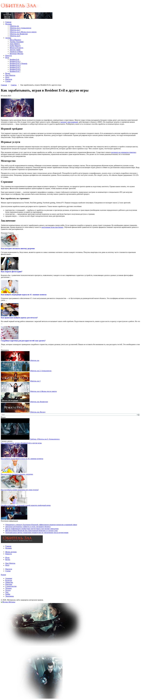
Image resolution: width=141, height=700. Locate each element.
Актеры (8, 38)
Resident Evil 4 (15, 65)
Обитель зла (14, 26)
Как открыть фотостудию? (11, 271)
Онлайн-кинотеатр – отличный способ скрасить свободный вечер (26, 505)
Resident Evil (14, 59)
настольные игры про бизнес (52, 227)
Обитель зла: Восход (37, 412)
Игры (7, 557)
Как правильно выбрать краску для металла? (19, 318)
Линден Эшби (15, 50)
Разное (3, 575)
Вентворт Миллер (16, 54)
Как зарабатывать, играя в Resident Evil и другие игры (21, 443)
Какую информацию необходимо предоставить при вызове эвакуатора (31, 529)
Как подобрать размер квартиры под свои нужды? (20, 490)
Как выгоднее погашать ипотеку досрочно (18, 248)
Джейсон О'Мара (16, 52)
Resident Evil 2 (15, 61)
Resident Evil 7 (15, 71)
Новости (8, 55)
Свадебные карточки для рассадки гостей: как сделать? (23, 341)
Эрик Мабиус (15, 44)
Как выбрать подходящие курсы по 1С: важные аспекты (23, 295)
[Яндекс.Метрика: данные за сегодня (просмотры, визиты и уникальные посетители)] (8, 602)
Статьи (8, 81)
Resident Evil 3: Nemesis (18, 63)
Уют (6, 592)
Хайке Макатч (15, 46)
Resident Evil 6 (15, 69)
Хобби (7, 594)
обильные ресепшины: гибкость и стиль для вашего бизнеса (27, 527)
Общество (9, 582)
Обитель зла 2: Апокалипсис (20, 28)
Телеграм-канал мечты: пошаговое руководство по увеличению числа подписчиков (36, 532)
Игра (7, 57)
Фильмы (8, 24)
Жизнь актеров (11, 552)
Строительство (11, 586)
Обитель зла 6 (15, 36)
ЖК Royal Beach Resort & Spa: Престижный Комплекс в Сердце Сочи (31, 530)
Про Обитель (10, 75)
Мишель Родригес (16, 48)
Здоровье (8, 578)
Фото (7, 77)
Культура (8, 580)
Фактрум (8, 79)
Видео (7, 73)
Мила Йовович (15, 40)
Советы (14, 85)
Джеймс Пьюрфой (16, 42)
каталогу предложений (69, 122)
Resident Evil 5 (15, 67)
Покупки (8, 584)
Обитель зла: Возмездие (19, 34)
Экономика (9, 596)
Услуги (8, 590)
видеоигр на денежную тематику (123, 152)
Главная (8, 22)
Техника (8, 588)
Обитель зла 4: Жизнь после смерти (23, 32)
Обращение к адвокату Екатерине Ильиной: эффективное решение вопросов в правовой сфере (41, 525)
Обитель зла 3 (15, 30)
